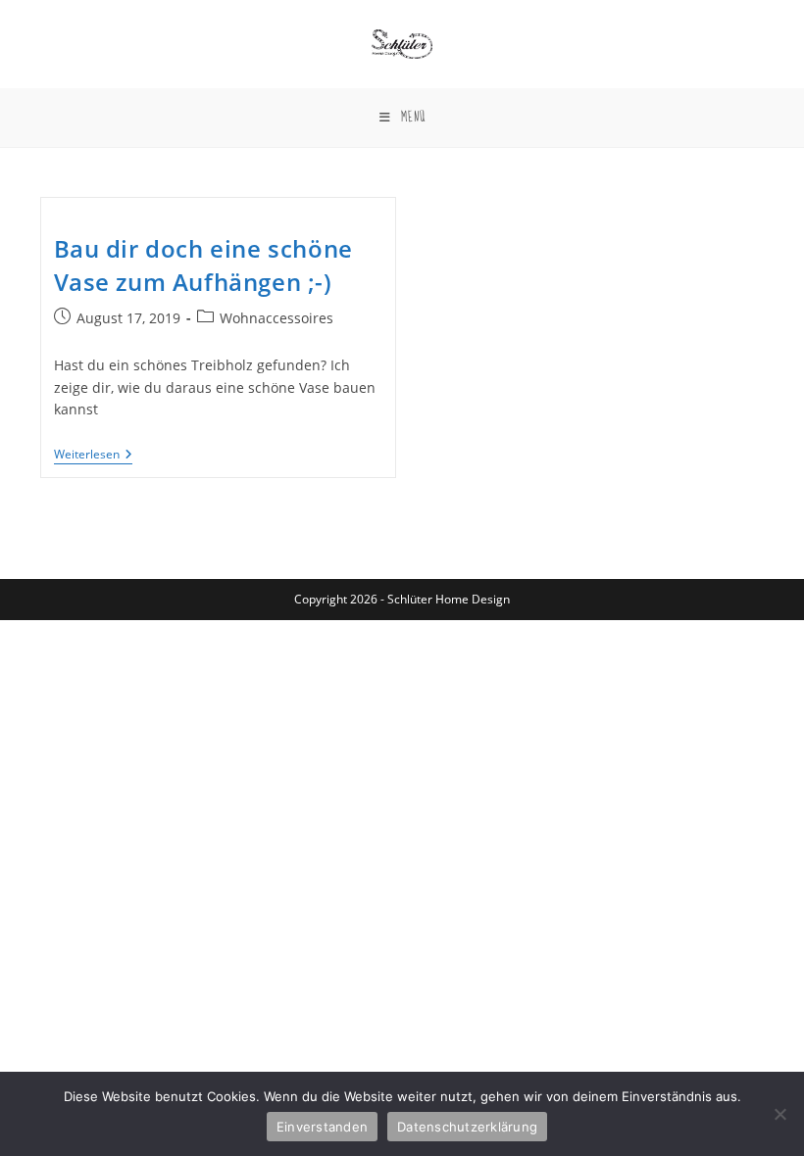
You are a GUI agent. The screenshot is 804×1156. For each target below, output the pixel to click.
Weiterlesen (93, 456)
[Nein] (779, 1114)
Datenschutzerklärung (467, 1126)
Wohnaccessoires (276, 318)
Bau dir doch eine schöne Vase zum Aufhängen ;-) (203, 265)
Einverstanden (322, 1126)
